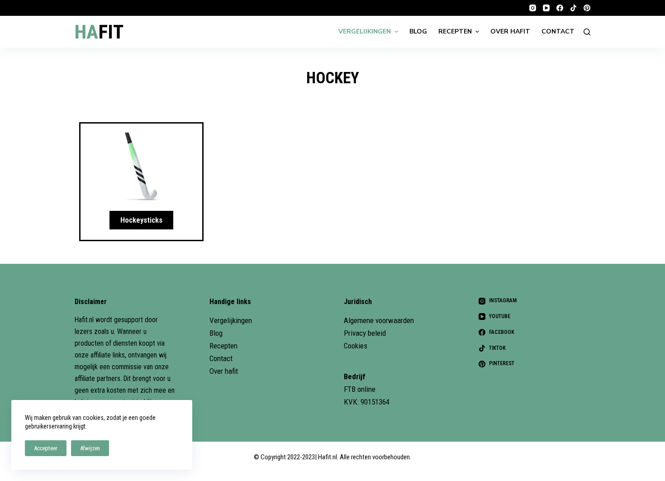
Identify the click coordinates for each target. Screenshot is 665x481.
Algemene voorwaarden (379, 320)
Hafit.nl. (328, 457)
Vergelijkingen (230, 320)
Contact (221, 358)
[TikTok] (573, 8)
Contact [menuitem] (558, 31)
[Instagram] (532, 8)
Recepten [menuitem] (455, 31)
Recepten (223, 345)
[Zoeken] (587, 32)
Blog (216, 333)
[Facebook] (559, 8)
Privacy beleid (365, 333)
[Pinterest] (587, 8)
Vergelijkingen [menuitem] (364, 31)
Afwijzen (90, 448)
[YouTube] (546, 8)
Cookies (355, 345)
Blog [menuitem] (418, 31)
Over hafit (223, 371)
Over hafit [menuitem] (510, 31)
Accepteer (45, 448)
